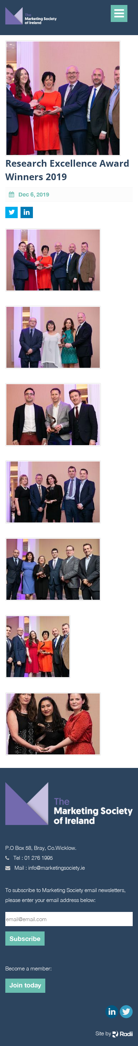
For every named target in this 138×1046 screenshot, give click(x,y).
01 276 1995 (38, 857)
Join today (25, 985)
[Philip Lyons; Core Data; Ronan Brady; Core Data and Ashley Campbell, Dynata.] (53, 418)
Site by (104, 1033)
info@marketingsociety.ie (56, 867)
